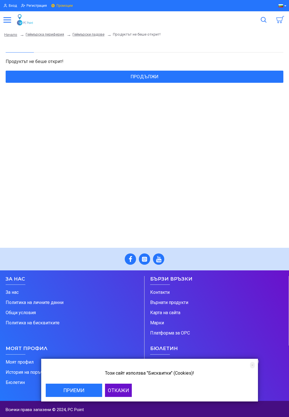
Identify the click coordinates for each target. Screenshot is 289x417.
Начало (10, 34)
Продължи (145, 76)
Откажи (118, 390)
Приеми (73, 390)
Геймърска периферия (45, 34)
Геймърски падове (88, 34)
